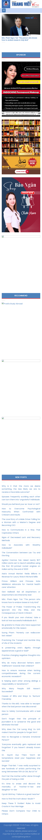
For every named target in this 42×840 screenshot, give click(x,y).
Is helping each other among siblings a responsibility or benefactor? (21, 682)
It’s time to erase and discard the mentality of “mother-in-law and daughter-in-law (21, 786)
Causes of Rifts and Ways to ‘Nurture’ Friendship (21, 697)
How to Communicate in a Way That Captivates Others (21, 531)
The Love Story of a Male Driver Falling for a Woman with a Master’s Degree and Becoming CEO (21, 522)
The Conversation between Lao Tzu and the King (21, 554)
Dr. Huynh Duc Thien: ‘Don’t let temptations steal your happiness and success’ (21, 758)
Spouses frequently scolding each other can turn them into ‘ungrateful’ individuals (21, 498)
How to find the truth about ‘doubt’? (18, 798)
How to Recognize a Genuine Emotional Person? (21, 738)
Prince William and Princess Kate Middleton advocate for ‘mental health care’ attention (21, 584)
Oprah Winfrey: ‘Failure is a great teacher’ (21, 794)
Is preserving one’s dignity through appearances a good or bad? (21, 649)
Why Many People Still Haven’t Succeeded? (21, 690)
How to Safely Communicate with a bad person (21, 713)
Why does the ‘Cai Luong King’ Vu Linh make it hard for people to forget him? (21, 731)
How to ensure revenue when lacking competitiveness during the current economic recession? (21, 673)
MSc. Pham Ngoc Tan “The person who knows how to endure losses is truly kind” (21, 601)
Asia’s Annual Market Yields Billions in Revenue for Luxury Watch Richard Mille (21, 575)
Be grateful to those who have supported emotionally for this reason (21, 626)
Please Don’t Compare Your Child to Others (21, 812)
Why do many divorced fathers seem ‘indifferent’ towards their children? (21, 664)
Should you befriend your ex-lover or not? (21, 504)
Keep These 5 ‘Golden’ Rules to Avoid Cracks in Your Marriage (21, 805)
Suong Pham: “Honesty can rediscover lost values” (21, 634)
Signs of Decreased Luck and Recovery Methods (21, 539)
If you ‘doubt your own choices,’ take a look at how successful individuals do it (21, 619)
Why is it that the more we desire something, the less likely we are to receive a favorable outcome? (21, 489)
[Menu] (4, 10)
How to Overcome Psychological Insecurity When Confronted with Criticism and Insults (21, 511)
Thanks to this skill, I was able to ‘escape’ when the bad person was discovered (21, 705)
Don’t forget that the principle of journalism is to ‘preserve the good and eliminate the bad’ (21, 721)
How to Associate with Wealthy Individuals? (21, 546)
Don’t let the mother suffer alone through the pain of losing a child (21, 778)
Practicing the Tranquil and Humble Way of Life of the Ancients (21, 642)
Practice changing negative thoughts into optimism (21, 657)
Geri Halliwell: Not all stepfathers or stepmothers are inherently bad (21, 593)
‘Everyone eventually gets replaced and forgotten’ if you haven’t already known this (21, 747)
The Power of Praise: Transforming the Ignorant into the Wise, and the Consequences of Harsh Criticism (21, 609)
